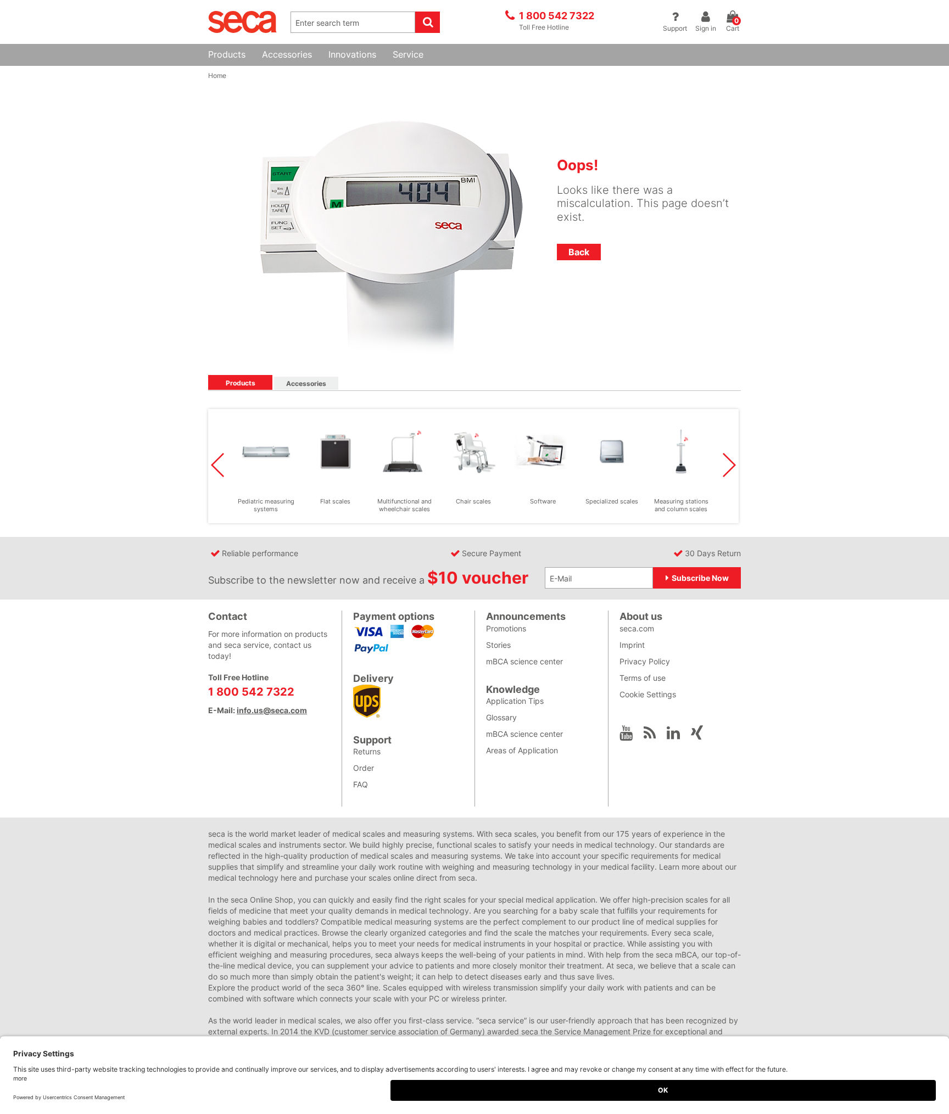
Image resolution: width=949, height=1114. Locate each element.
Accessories (287, 54)
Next (729, 465)
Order (363, 767)
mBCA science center (524, 661)
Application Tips (515, 701)
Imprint (632, 645)
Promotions (506, 628)
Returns (367, 751)
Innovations (352, 54)
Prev (217, 465)
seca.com (636, 628)
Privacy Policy (644, 661)
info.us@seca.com (272, 710)
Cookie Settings (647, 694)
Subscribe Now (700, 578)
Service (408, 54)
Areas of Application (522, 750)
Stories (498, 645)
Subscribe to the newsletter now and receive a (368, 578)
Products (226, 54)
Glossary (501, 717)
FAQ (360, 784)
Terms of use (642, 677)
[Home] (242, 21)
